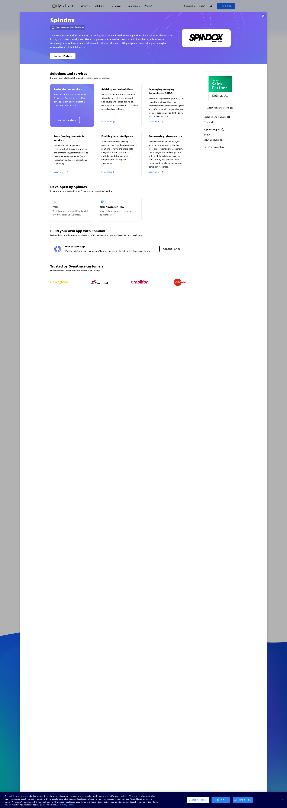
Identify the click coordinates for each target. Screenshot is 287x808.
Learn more (106, 121)
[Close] (263, 15)
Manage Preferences (198, 800)
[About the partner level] (231, 108)
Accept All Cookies (242, 800)
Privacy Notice (67, 805)
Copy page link (216, 147)
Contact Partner (63, 56)
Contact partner (67, 120)
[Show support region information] (222, 129)
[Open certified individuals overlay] (228, 117)
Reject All (220, 800)
